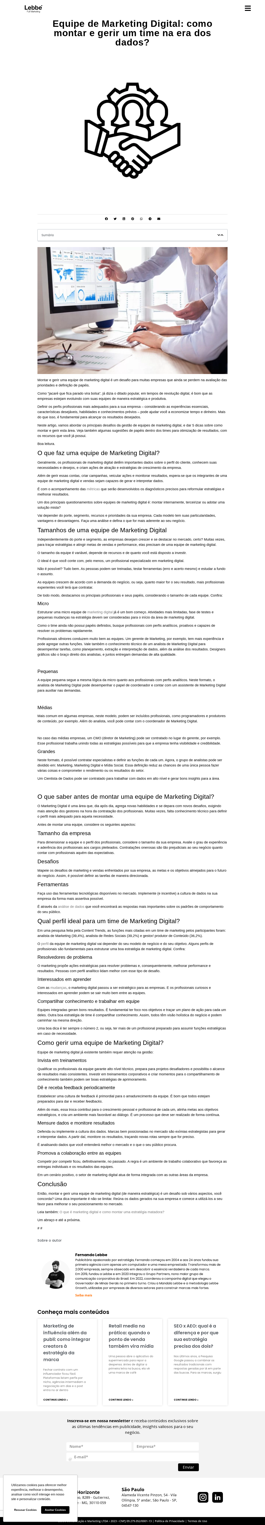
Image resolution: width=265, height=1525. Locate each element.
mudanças (58, 988)
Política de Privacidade (169, 1521)
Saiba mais (83, 1295)
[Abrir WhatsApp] (255, 1515)
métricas (93, 489)
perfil (45, 944)
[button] (106, 218)
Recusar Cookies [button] (25, 1509)
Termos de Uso (197, 1521)
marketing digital (100, 612)
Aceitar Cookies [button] (55, 1509)
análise (63, 907)
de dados (76, 907)
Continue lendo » (55, 1399)
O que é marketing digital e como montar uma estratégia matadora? (112, 1212)
